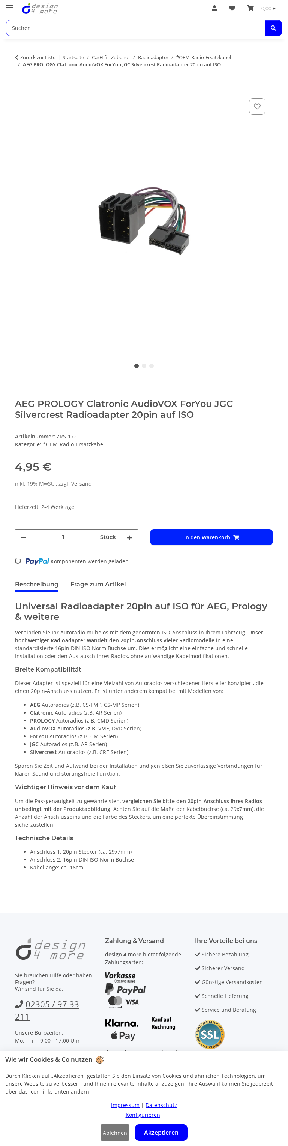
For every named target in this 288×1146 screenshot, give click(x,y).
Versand (81, 483)
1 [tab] (136, 366)
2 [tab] (144, 366)
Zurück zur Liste (38, 57)
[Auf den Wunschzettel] (257, 106)
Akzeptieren (161, 1132)
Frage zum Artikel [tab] (98, 584)
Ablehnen (115, 1132)
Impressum (125, 1105)
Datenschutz (161, 1105)
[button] (214, 8)
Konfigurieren (143, 1114)
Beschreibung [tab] (36, 584)
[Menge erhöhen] (129, 537)
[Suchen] (273, 28)
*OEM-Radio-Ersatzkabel (74, 444)
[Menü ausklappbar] (10, 4)
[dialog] (144, 1098)
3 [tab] (151, 366)
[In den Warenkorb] (21, 88)
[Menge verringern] (23, 537)
